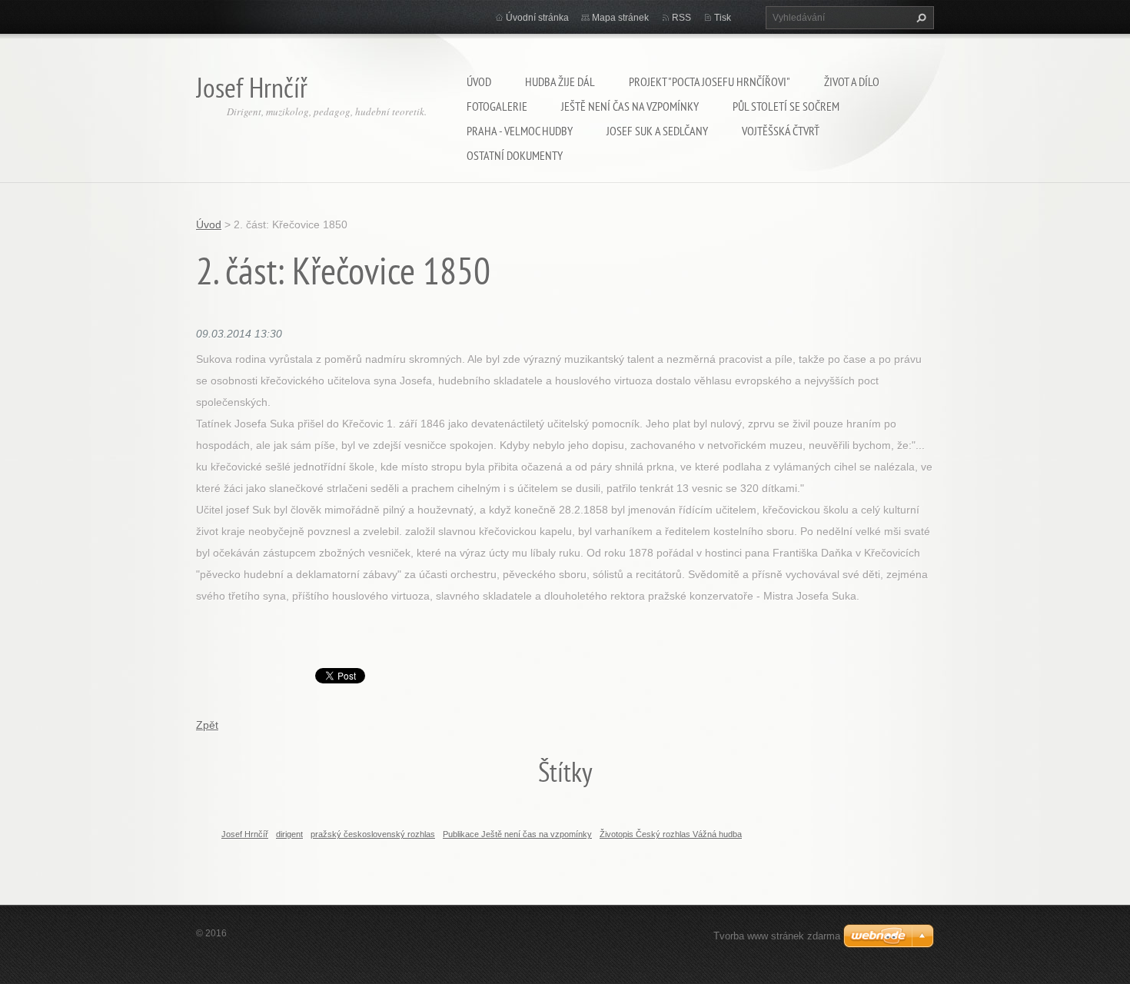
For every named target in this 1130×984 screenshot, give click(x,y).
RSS (681, 17)
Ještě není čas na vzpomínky (630, 106)
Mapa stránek (620, 17)
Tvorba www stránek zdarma (776, 936)
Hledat (919, 17)
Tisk (722, 17)
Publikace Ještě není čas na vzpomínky (517, 834)
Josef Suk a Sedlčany (657, 130)
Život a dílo (851, 81)
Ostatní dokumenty (515, 155)
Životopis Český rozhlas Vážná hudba (671, 834)
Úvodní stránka (537, 17)
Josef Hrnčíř (244, 834)
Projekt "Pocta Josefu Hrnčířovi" (709, 81)
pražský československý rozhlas (373, 834)
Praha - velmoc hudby (520, 130)
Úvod (479, 81)
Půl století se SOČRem (786, 106)
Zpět (207, 725)
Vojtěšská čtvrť (780, 130)
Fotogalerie (497, 106)
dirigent (289, 834)
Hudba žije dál (560, 81)
